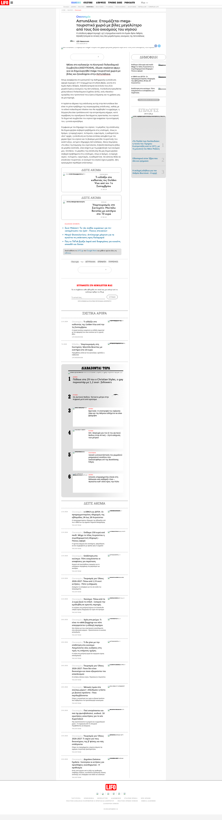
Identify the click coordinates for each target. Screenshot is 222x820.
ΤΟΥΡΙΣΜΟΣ (113, 262)
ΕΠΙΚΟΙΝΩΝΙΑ (89, 798)
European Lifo (153, 7)
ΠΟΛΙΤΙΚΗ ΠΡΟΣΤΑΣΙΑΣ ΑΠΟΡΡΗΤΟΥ (100, 301)
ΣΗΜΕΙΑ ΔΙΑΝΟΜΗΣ (148, 801)
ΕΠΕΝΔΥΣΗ (102, 262)
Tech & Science (120, 7)
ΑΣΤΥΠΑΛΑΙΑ (90, 262)
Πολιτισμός (100, 7)
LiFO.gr (80, 251)
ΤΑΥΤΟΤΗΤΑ (75, 798)
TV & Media (109, 7)
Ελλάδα (66, 7)
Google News (92, 251)
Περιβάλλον (142, 7)
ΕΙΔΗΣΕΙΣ (70, 10)
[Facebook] (155, 45)
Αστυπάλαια (103, 74)
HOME (63, 10)
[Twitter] (159, 45)
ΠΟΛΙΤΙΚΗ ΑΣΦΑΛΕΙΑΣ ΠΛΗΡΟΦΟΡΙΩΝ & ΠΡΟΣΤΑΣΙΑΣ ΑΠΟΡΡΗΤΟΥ (90, 801)
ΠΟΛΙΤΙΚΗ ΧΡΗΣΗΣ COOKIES (128, 801)
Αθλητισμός (132, 7)
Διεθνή (73, 7)
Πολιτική (81, 7)
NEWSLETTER (102, 798)
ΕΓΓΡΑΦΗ (112, 297)
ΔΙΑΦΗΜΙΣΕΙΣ (116, 798)
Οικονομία (90, 7)
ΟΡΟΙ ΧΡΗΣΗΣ (82, 301)
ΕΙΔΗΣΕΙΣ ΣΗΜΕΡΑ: (72, 224)
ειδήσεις (68, 253)
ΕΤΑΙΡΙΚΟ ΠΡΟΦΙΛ (130, 798)
